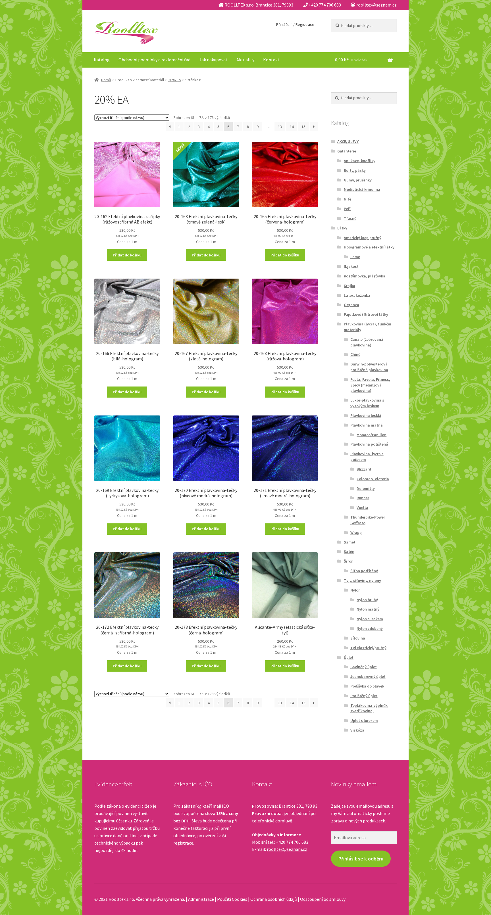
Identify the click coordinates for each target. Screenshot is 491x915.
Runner (363, 497)
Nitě (347, 199)
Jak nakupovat (213, 59)
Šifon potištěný (364, 570)
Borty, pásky (355, 170)
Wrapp (356, 532)
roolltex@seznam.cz (287, 849)
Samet (349, 542)
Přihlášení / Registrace (295, 24)
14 (292, 126)
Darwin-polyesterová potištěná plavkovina (369, 367)
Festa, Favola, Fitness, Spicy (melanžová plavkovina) (370, 385)
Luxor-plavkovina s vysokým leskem (367, 403)
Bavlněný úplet (363, 666)
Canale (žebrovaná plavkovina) (366, 342)
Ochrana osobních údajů (273, 899)
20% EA (174, 79)
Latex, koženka (357, 295)
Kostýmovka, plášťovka (364, 276)
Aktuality (245, 59)
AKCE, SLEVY (348, 141)
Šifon (348, 561)
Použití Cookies (232, 899)
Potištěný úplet (364, 695)
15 (303, 126)
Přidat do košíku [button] (127, 255)
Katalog (102, 59)
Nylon (355, 590)
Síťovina (357, 638)
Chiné (355, 354)
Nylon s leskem (370, 618)
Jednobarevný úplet (368, 676)
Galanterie (346, 151)
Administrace (201, 899)
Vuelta (362, 507)
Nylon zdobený (370, 628)
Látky (342, 228)
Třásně (350, 218)
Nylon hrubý (367, 599)
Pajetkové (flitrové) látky (366, 314)
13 (280, 126)
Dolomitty (366, 488)
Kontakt (271, 59)
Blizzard (364, 469)
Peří (347, 208)
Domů (106, 79)
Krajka (349, 285)
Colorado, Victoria (373, 478)
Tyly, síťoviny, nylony (362, 580)
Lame (355, 256)
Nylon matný (368, 609)
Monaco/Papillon (371, 434)
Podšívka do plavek (367, 686)
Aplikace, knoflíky (359, 160)
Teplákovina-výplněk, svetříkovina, (369, 708)
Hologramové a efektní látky (369, 247)
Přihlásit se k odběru (360, 858)
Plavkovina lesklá (365, 415)
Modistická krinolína (362, 189)
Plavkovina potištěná (369, 444)
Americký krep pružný (362, 237)
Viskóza (357, 730)
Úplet (348, 657)
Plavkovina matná (366, 425)
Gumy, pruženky (358, 180)
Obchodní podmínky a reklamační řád (154, 59)
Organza (351, 304)
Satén (349, 551)
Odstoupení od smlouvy (323, 899)
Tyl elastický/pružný (368, 647)
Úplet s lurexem (364, 720)
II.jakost (351, 266)
